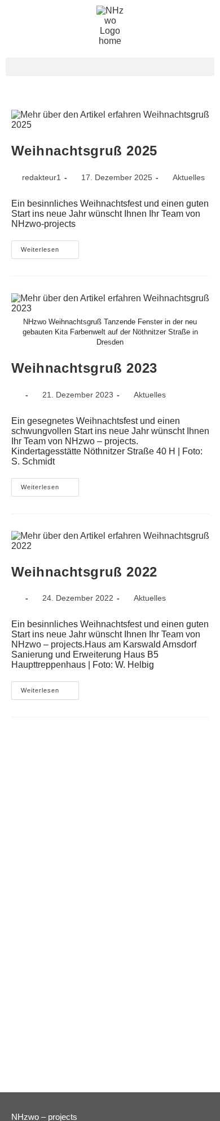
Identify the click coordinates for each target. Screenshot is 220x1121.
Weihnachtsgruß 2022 (84, 571)
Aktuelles (189, 177)
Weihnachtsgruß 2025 (84, 150)
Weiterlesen (50, 246)
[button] (110, 66)
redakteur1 (41, 177)
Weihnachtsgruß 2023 (84, 368)
